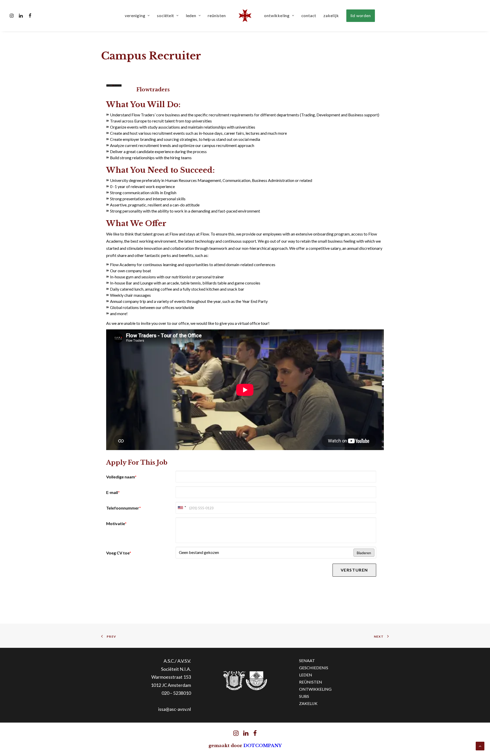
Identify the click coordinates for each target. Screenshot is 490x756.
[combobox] (182, 507)
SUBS (304, 696)
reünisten (217, 15)
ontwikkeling (277, 15)
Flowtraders (153, 89)
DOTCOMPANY (262, 745)
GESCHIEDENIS (313, 667)
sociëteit (165, 15)
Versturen (354, 569)
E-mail (113, 492)
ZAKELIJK (308, 703)
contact (308, 15)
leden (191, 15)
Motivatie (116, 523)
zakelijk (331, 15)
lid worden (360, 15)
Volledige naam (121, 476)
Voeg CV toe (118, 552)
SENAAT (307, 660)
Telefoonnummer (123, 507)
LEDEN (305, 674)
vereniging (135, 15)
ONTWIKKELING (315, 689)
